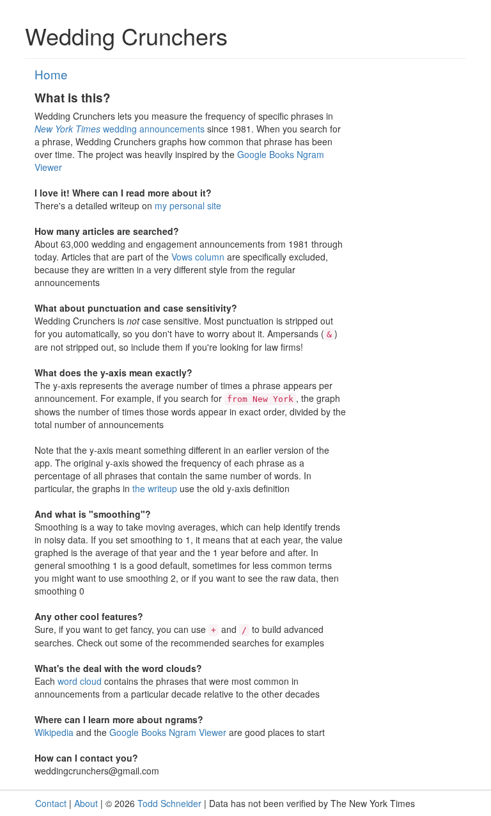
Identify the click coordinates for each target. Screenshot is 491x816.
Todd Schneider (169, 803)
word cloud (80, 681)
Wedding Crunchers (126, 35)
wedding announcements (120, 128)
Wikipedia (54, 732)
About (86, 803)
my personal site (188, 205)
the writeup (154, 488)
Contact (50, 803)
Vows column (197, 256)
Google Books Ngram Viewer (167, 732)
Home (51, 74)
